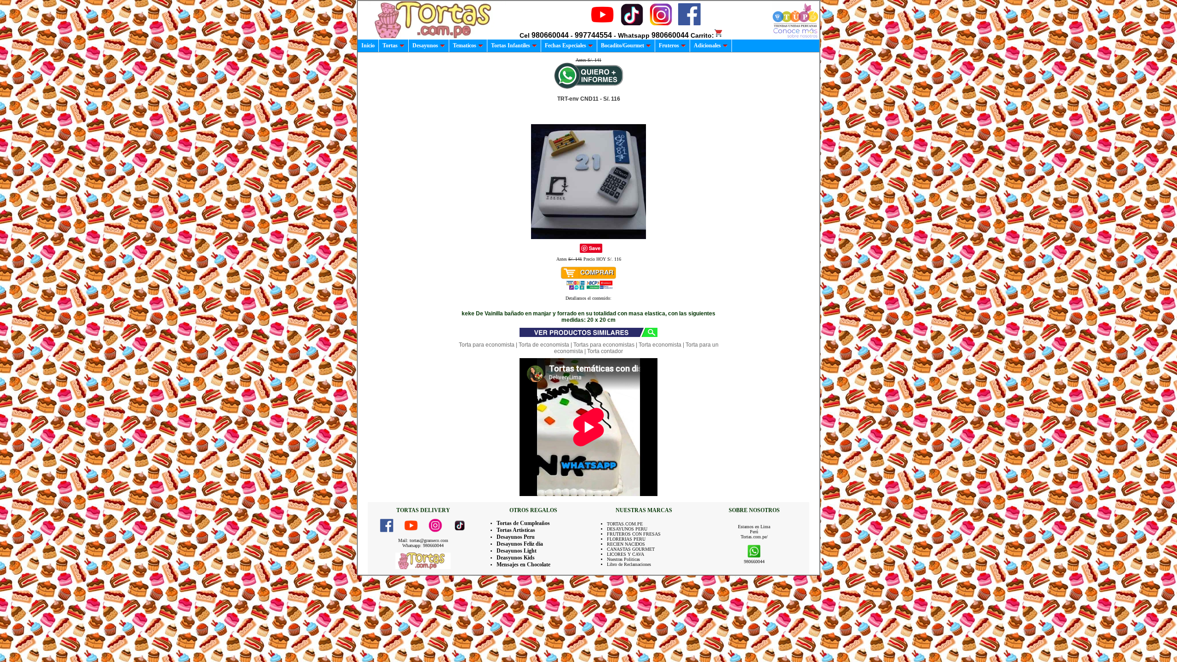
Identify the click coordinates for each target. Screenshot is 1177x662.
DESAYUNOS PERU (627, 528)
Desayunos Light (517, 551)
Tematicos (464, 45)
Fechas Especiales (565, 45)
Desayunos (425, 45)
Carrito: (702, 35)
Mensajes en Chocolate (523, 564)
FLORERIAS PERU (626, 539)
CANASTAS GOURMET (631, 549)
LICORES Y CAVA (625, 554)
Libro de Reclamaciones (629, 564)
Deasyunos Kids (516, 557)
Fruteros (669, 45)
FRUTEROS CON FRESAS (634, 533)
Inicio (368, 45)
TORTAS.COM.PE (625, 523)
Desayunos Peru (516, 537)
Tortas (390, 45)
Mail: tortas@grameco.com (423, 540)
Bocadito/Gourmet (622, 45)
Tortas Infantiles (510, 45)
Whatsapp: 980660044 (423, 545)
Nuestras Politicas (623, 559)
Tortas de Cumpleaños (523, 523)
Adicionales (707, 45)
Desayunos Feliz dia (520, 544)
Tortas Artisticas (516, 530)
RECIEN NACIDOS (626, 544)
